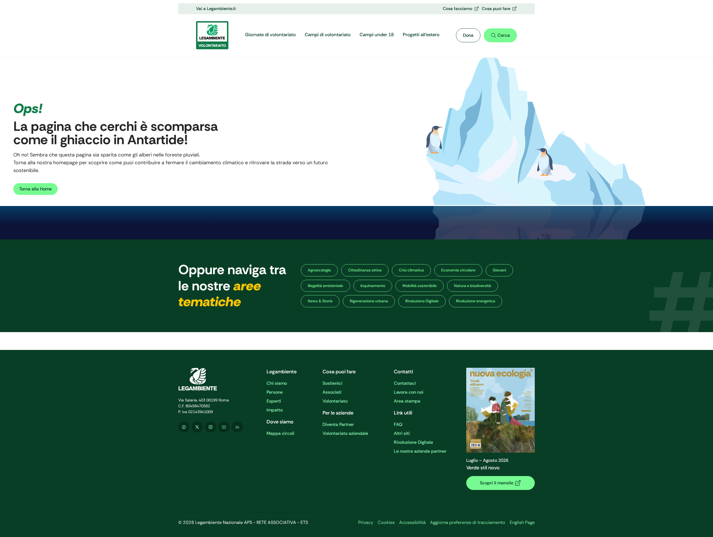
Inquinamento (372, 285)
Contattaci (405, 383)
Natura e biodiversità (472, 285)
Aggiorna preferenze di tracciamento (467, 522)
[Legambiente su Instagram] (210, 427)
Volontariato (335, 401)
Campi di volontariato (328, 34)
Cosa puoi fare (496, 8)
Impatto (275, 410)
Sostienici (332, 383)
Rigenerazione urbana (369, 300)
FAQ (398, 424)
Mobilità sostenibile (419, 285)
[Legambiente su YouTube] (223, 427)
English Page (522, 522)
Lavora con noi (408, 392)
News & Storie (320, 300)
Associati (332, 392)
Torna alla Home (35, 189)
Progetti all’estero (421, 34)
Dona (468, 35)
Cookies (386, 522)
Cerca (503, 35)
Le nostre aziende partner (420, 451)
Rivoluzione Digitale (422, 300)
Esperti (274, 401)
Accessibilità (412, 522)
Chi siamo (277, 383)
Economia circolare (458, 270)
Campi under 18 (377, 34)
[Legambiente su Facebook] (183, 427)
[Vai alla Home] (212, 379)
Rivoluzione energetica (475, 300)
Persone (275, 392)
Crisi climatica (411, 270)
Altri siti (402, 433)
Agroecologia (319, 270)
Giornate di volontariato (270, 34)
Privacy (365, 522)
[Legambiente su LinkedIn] (237, 427)
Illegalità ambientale (325, 285)
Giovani (499, 270)
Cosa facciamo (457, 8)
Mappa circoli (280, 433)
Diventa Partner (338, 424)
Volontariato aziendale (345, 433)
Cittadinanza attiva (365, 270)
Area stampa (407, 401)
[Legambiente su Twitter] (197, 427)
